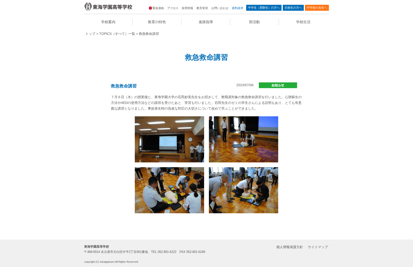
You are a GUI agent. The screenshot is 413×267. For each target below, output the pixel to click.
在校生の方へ (293, 7)
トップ (90, 34)
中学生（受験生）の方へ (264, 7)
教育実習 (202, 8)
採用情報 (187, 8)
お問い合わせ (219, 8)
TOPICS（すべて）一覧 (117, 34)
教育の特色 (157, 22)
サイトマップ (318, 247)
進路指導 (206, 22)
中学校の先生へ (317, 7)
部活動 (254, 22)
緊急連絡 (158, 8)
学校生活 (303, 22)
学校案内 (108, 22)
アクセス (172, 8)
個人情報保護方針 (289, 247)
